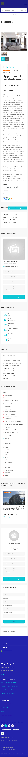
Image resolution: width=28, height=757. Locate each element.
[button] (14, 644)
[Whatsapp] (9, 199)
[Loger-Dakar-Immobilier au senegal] (2, 3)
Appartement (12, 320)
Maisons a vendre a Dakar (7, 693)
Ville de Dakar (4, 707)
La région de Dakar (6, 704)
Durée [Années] (7, 605)
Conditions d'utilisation (7, 747)
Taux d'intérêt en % (8, 612)
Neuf (18, 365)
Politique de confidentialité (9, 749)
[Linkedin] (8, 199)
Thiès (2, 711)
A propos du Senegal (6, 715)
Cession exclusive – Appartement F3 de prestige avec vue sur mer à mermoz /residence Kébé (13, 508)
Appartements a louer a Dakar (9, 682)
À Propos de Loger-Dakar (9, 664)
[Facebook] (4, 199)
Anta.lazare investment (10, 261)
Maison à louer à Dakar (7, 690)
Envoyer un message (14, 297)
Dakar (14, 220)
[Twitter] (6, 199)
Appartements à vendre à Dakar (9, 686)
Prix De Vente (6, 591)
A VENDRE (19, 363)
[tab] (3, 59)
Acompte (5, 598)
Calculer (14, 621)
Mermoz (7, 83)
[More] (11, 199)
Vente (5, 647)
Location (5, 644)
